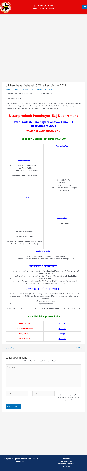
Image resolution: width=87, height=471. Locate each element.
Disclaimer (67, 466)
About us (66, 459)
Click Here (62, 324)
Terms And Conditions (66, 464)
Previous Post (8, 348)
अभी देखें (62, 334)
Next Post (80, 348)
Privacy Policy (66, 461)
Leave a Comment (12, 89)
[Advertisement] (43, 32)
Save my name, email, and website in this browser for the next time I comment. (68, 397)
